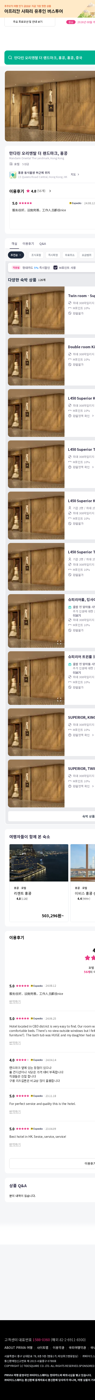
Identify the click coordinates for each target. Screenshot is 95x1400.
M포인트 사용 (67, 267)
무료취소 (70, 255)
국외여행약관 (77, 1347)
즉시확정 (53, 255)
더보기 (77, 615)
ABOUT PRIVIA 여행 (18, 1347)
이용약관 (58, 1347)
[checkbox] (55, 268)
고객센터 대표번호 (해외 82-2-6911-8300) (45, 1339)
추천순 (14, 255)
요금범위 (86, 255)
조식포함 (36, 255)
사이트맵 (42, 1347)
